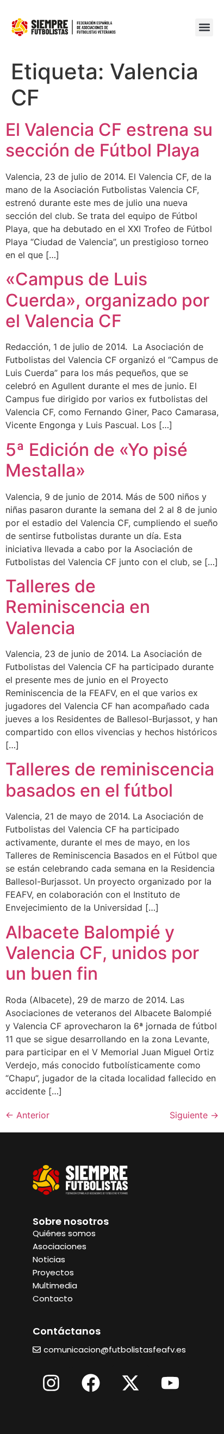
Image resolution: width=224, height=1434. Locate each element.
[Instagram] (51, 1382)
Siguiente (194, 1115)
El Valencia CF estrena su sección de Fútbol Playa (109, 140)
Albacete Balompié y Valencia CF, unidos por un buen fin (102, 953)
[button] (204, 27)
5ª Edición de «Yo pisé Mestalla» (96, 460)
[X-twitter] (130, 1382)
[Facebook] (90, 1382)
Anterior (27, 1115)
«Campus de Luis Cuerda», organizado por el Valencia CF (107, 299)
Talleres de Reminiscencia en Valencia (77, 606)
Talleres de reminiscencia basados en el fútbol (109, 779)
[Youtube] (170, 1382)
